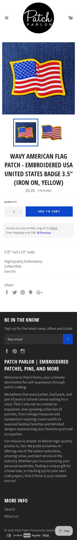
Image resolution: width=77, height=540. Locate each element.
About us (11, 516)
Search (9, 509)
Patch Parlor (22, 530)
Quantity (10, 201)
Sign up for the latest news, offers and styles (38, 328)
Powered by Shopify (42, 530)
